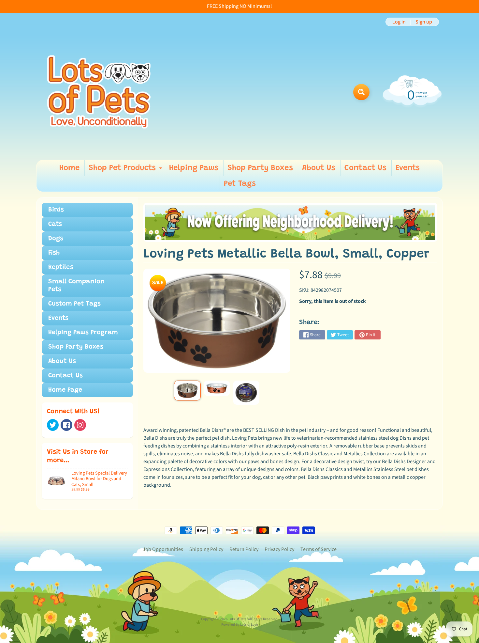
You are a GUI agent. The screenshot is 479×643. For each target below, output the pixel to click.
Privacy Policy (279, 549)
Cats (55, 224)
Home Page (65, 390)
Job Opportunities (163, 549)
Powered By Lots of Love (239, 624)
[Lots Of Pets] (99, 92)
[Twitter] (53, 425)
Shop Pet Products (126, 170)
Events (408, 168)
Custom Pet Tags (74, 304)
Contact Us (365, 168)
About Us (318, 168)
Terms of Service (318, 549)
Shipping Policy (206, 549)
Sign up (423, 21)
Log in (399, 21)
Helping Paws (193, 168)
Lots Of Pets (237, 619)
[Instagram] (80, 425)
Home (69, 168)
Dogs (55, 238)
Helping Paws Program (83, 332)
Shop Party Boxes (260, 168)
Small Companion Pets (76, 285)
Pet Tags (240, 184)
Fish (54, 253)
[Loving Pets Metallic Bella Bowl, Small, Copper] (187, 390)
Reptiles (60, 267)
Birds (56, 210)
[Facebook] (66, 425)
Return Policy (243, 549)
